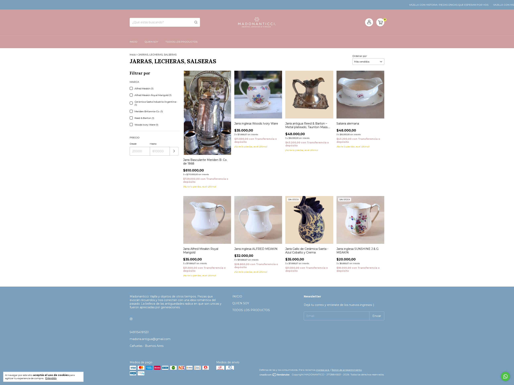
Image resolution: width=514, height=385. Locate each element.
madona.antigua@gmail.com (150, 339)
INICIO (133, 41)
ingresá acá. (323, 369)
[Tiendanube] (274, 375)
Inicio (133, 54)
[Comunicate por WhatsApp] (505, 376)
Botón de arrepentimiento (347, 369)
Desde (133, 143)
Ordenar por (359, 55)
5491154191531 (139, 332)
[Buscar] (196, 22)
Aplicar (174, 151)
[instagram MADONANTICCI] (131, 319)
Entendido (51, 378)
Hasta (153, 143)
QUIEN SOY (151, 41)
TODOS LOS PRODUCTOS (181, 41)
